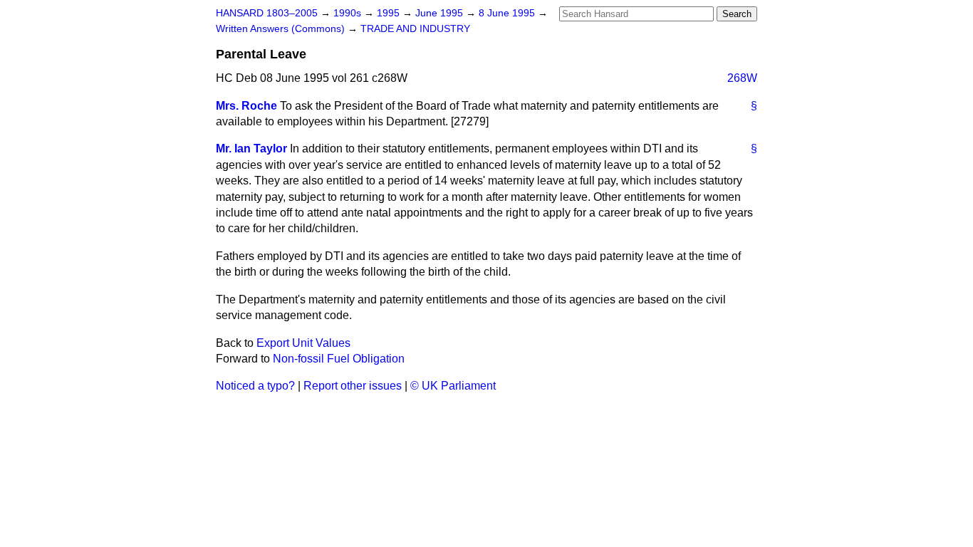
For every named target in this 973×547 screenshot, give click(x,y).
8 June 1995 (508, 13)
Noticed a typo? (255, 386)
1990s (348, 13)
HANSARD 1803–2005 (267, 13)
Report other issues (352, 386)
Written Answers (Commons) (282, 29)
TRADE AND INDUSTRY (415, 29)
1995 (389, 13)
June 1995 (440, 13)
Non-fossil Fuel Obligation (339, 359)
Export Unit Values (303, 343)
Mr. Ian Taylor (251, 148)
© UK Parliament (453, 386)
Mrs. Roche (246, 106)
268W (742, 78)
